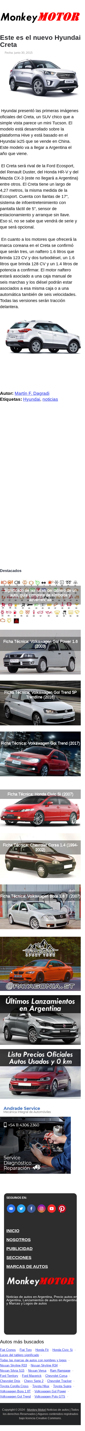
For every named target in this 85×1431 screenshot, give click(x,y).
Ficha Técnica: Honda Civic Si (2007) (40, 794)
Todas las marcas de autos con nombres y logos (33, 1360)
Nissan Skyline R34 (44, 1365)
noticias (50, 399)
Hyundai (31, 399)
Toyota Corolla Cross (14, 1386)
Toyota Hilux (40, 1386)
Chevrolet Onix (10, 1381)
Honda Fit (42, 1350)
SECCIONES (18, 1257)
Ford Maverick (32, 1376)
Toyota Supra (62, 1386)
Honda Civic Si (62, 1350)
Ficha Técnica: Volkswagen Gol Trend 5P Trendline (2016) (40, 694)
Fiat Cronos (8, 1350)
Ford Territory (9, 1376)
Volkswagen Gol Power (50, 1391)
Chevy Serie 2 (33, 1381)
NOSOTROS (18, 1239)
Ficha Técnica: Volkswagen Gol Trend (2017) (40, 743)
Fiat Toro (26, 1350)
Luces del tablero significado (19, 1355)
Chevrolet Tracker (59, 1381)
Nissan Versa (37, 1370)
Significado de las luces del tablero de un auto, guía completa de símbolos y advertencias (40, 595)
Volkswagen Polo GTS (49, 1396)
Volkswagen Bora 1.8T (15, 1391)
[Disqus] (40, 500)
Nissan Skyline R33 (13, 1365)
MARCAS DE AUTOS (27, 1266)
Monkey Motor (36, 1409)
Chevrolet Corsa (56, 1376)
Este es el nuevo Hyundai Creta (40, 41)
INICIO (12, 1230)
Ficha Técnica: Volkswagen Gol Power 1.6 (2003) (40, 643)
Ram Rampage (60, 1370)
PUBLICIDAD (19, 1248)
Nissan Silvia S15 (12, 1370)
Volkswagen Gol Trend (15, 1396)
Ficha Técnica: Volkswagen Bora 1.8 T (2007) (40, 896)
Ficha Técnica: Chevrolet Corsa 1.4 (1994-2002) (40, 847)
